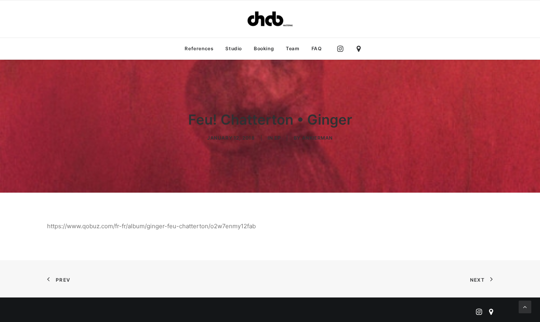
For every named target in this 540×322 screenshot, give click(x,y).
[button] (342, 48)
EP (277, 138)
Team (292, 48)
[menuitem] (199, 48)
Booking (264, 48)
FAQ (317, 48)
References (199, 48)
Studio (233, 48)
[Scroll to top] (525, 306)
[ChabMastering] (270, 19)
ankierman (317, 138)
